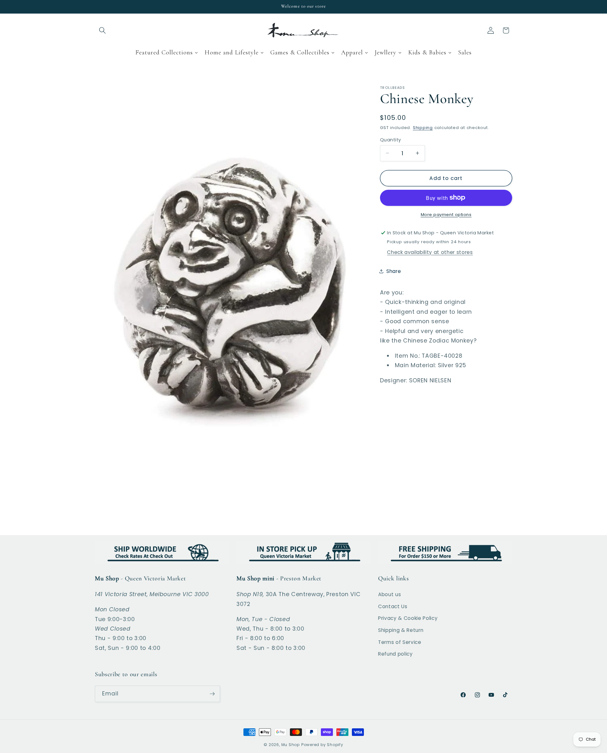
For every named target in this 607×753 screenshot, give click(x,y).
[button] (102, 30)
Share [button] (393, 271)
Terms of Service (399, 642)
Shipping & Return (400, 630)
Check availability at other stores (430, 252)
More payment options (446, 214)
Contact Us (393, 606)
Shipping (423, 128)
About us (389, 594)
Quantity (390, 139)
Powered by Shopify (322, 744)
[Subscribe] (212, 694)
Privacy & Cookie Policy (408, 618)
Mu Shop (290, 744)
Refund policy (395, 654)
